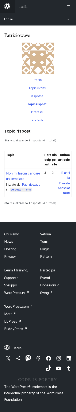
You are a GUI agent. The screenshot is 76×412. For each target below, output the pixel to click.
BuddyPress (15, 329)
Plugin (44, 249)
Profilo (37, 80)
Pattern (46, 256)
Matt (10, 314)
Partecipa (47, 270)
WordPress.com (18, 306)
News (8, 241)
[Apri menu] (69, 6)
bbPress (12, 321)
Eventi (45, 278)
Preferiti (37, 120)
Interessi (37, 112)
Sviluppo (10, 285)
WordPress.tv (16, 293)
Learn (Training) (16, 270)
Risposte (37, 96)
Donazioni (50, 285)
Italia (18, 348)
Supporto (11, 278)
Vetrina (45, 234)
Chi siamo (11, 234)
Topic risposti (37, 104)
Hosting (10, 249)
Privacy (10, 256)
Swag (46, 293)
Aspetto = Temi (21, 189)
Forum (8, 19)
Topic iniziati (37, 88)
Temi (44, 241)
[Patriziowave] (38, 59)
